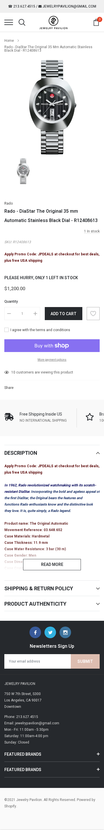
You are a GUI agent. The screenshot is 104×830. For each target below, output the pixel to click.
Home (9, 40)
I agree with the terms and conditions (40, 330)
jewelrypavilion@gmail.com (69, 6)
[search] (21, 22)
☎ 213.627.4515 (21, 6)
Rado (8, 203)
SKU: (8, 242)
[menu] (8, 22)
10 (13, 372)
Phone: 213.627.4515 (21, 716)
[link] (23, 171)
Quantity (11, 301)
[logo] (53, 22)
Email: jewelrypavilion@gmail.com (31, 723)
